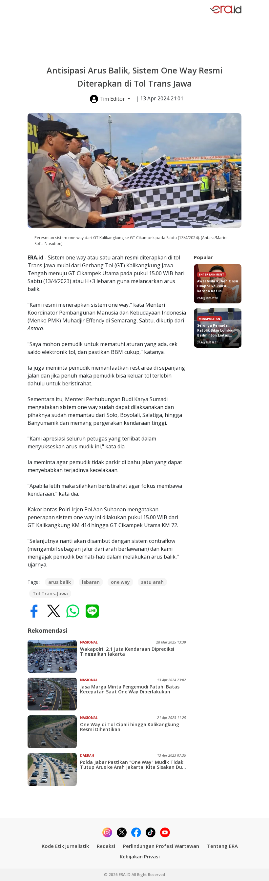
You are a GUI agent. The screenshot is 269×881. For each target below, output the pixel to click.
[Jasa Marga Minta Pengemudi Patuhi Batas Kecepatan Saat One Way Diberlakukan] (54, 694)
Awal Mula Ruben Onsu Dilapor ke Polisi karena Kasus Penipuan (217, 286)
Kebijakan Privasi (140, 856)
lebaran (91, 582)
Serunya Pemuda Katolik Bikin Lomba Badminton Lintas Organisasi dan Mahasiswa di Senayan (217, 330)
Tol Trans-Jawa (50, 593)
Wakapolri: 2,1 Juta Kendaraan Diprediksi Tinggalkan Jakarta (127, 651)
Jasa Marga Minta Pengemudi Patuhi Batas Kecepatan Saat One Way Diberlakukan (129, 689)
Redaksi (106, 846)
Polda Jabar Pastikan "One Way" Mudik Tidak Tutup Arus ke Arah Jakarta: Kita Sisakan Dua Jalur (132, 764)
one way (120, 582)
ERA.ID (125, 874)
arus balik (59, 582)
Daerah (87, 755)
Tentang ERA (222, 846)
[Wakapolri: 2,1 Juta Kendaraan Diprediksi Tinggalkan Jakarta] (54, 656)
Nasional (89, 642)
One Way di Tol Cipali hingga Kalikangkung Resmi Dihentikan (129, 727)
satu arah (152, 582)
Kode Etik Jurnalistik (65, 846)
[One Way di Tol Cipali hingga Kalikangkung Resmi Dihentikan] (54, 731)
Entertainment (211, 274)
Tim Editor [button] (112, 98)
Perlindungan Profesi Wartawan (161, 846)
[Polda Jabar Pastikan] (54, 769)
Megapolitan (209, 318)
